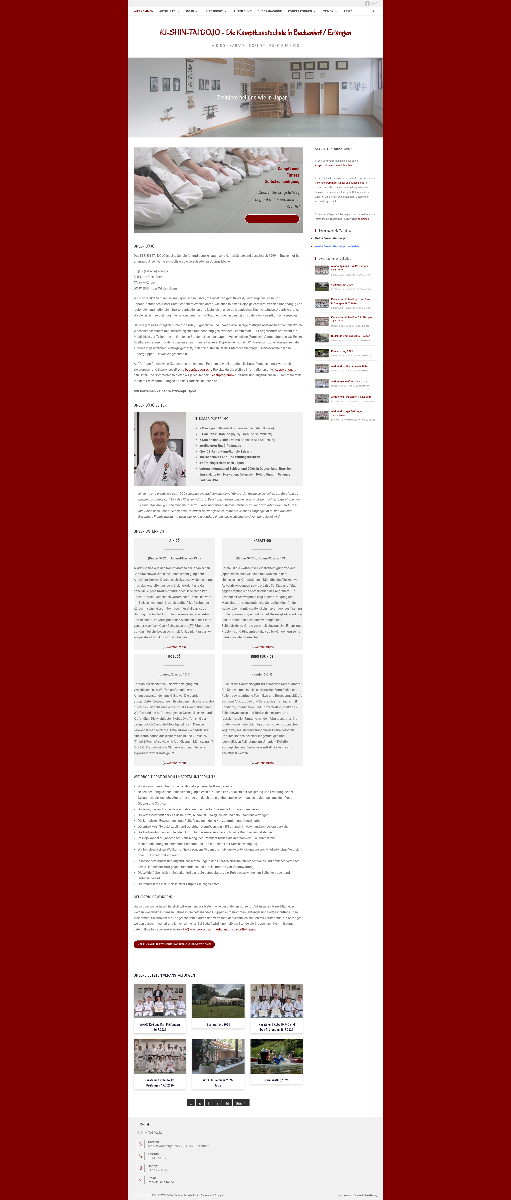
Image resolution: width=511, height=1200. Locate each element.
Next (239, 1102)
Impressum (345, 1195)
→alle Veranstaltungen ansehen (337, 246)
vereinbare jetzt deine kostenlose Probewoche (272, 218)
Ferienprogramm (222, 375)
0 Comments (364, 275)
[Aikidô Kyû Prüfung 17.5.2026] (322, 383)
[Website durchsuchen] (373, 11)
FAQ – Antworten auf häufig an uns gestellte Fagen (219, 929)
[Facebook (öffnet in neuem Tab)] (367, 3)
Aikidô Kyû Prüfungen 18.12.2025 (351, 396)
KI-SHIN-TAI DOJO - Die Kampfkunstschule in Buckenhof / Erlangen (255, 32)
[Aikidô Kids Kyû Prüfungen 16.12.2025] (322, 415)
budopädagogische (198, 369)
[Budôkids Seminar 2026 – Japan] (322, 337)
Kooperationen (285, 369)
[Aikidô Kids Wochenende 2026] (322, 368)
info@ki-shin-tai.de (161, 1182)
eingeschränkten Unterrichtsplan (333, 165)
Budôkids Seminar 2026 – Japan (350, 335)
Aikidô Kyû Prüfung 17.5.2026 (349, 381)
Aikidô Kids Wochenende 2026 (349, 366)
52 (227, 1102)
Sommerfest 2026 (342, 284)
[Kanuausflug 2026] (322, 353)
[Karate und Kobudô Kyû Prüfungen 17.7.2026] (322, 321)
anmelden (363, 218)
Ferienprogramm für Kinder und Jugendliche (339, 182)
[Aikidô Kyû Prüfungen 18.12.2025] (322, 398)
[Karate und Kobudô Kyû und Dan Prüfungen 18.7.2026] (322, 303)
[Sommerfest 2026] (322, 286)
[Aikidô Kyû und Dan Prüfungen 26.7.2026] (322, 270)
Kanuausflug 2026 (342, 351)
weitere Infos (176, 647)
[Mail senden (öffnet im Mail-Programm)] (374, 3)
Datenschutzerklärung (365, 1195)
